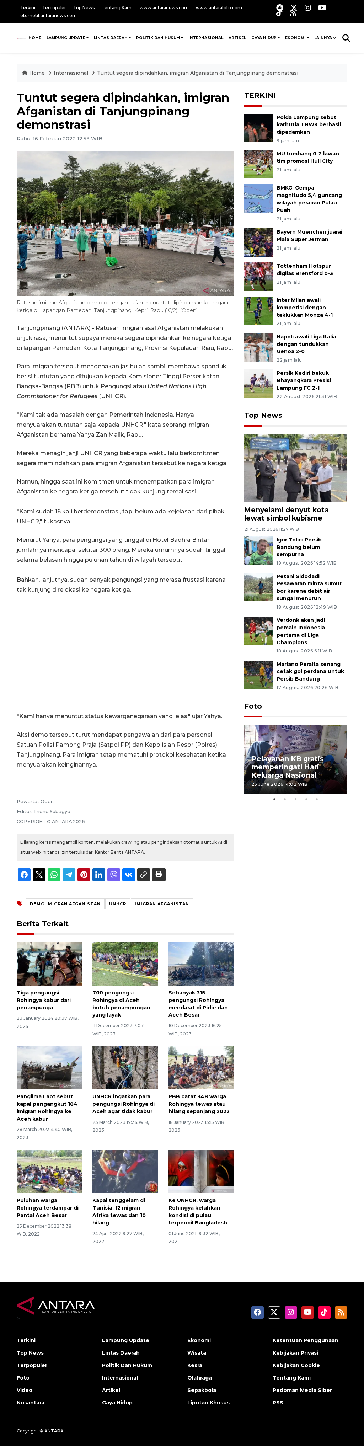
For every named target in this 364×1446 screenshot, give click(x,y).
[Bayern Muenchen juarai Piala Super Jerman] (258, 242)
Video (24, 1390)
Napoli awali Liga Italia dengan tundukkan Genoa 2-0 (306, 344)
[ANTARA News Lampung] (21, 38)
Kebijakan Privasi (295, 1353)
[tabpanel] (295, 759)
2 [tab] (285, 798)
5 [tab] (317, 798)
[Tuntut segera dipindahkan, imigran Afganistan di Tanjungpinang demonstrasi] (295, 467)
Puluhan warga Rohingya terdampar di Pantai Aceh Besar (48, 1207)
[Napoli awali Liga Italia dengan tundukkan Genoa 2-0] (258, 346)
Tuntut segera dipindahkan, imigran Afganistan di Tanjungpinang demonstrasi (197, 73)
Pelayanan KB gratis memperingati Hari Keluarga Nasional (287, 766)
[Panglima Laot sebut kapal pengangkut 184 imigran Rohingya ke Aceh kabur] (49, 1067)
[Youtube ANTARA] (322, 7)
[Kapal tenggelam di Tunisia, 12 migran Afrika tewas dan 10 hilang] (124, 1171)
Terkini (27, 7)
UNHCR (117, 903)
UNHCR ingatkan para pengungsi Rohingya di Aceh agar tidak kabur (123, 1104)
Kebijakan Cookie (296, 1365)
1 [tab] (274, 798)
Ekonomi (295, 38)
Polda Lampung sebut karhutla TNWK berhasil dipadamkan (309, 124)
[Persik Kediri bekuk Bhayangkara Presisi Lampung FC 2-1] (258, 383)
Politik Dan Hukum (158, 38)
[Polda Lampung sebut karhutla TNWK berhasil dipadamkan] (258, 127)
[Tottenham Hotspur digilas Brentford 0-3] (258, 276)
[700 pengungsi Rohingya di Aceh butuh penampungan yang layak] (124, 963)
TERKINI (260, 95)
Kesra (194, 1365)
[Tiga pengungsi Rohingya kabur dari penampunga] (49, 963)
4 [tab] (306, 798)
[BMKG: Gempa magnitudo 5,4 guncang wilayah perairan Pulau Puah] (258, 198)
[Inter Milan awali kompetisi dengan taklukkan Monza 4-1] (258, 310)
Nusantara (30, 1402)
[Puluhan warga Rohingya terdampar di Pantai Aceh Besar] (49, 1171)
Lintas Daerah (111, 38)
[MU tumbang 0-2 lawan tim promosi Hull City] (258, 164)
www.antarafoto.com (219, 7)
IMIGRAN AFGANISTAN (162, 903)
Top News (84, 7)
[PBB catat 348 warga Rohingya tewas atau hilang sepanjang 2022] (201, 1067)
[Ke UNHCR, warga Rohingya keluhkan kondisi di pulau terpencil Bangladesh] (201, 1171)
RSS (278, 1402)
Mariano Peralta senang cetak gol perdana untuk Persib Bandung (310, 671)
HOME (34, 38)
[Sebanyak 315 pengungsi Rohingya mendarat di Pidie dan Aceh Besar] (201, 963)
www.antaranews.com (164, 7)
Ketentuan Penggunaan (305, 1340)
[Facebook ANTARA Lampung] (279, 7)
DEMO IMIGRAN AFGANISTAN (65, 903)
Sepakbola (201, 1390)
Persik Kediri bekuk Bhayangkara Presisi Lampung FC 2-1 (304, 380)
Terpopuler (54, 7)
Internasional (205, 38)
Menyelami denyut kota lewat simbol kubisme (286, 514)
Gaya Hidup (264, 38)
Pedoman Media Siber (302, 1390)
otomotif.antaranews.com (48, 15)
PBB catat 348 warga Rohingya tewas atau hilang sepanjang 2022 (199, 1104)
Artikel (237, 38)
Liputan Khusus (208, 1402)
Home (37, 73)
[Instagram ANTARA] (308, 7)
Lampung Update (66, 38)
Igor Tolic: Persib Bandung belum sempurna (299, 547)
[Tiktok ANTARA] (279, 12)
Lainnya (323, 38)
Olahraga (199, 1378)
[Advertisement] (125, 653)
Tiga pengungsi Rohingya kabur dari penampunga (44, 1000)
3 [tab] (295, 798)
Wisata (196, 1353)
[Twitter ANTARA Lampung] (294, 7)
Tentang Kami (117, 7)
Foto (253, 706)
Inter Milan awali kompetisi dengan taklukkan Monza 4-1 (305, 307)
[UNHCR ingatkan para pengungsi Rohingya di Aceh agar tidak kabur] (124, 1067)
